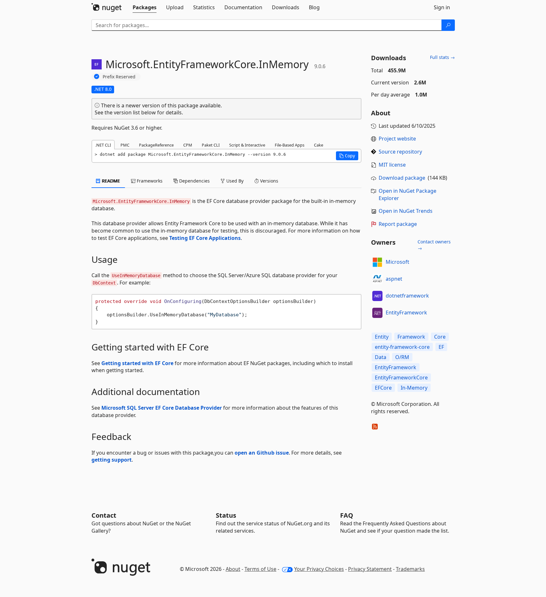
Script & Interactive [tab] (247, 145)
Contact (103, 515)
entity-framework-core (402, 346)
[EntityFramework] (377, 313)
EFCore (383, 387)
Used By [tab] (234, 181)
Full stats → (442, 57)
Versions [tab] (268, 181)
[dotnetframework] (377, 296)
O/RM (402, 357)
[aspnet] (377, 279)
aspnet (394, 278)
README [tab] (110, 181)
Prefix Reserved (119, 77)
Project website (397, 138)
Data (380, 357)
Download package (402, 177)
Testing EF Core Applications (205, 237)
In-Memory (414, 387)
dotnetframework (407, 295)
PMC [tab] (124, 145)
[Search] (448, 25)
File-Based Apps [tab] (289, 145)
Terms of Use (260, 568)
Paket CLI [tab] (211, 145)
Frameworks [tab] (149, 181)
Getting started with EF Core (137, 363)
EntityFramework (406, 312)
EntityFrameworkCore (401, 377)
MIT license (392, 164)
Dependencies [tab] (194, 181)
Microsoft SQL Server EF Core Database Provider (161, 407)
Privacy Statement (370, 568)
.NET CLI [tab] (103, 145)
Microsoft (397, 261)
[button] (347, 155)
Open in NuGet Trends (406, 210)
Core (440, 336)
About (233, 568)
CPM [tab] (187, 145)
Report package (398, 223)
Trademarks (410, 568)
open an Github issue (262, 452)
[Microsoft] (377, 262)
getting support (111, 459)
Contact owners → (434, 245)
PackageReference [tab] (156, 145)
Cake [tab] (318, 145)
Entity (382, 336)
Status (226, 515)
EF (441, 346)
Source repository (400, 151)
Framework (411, 336)
